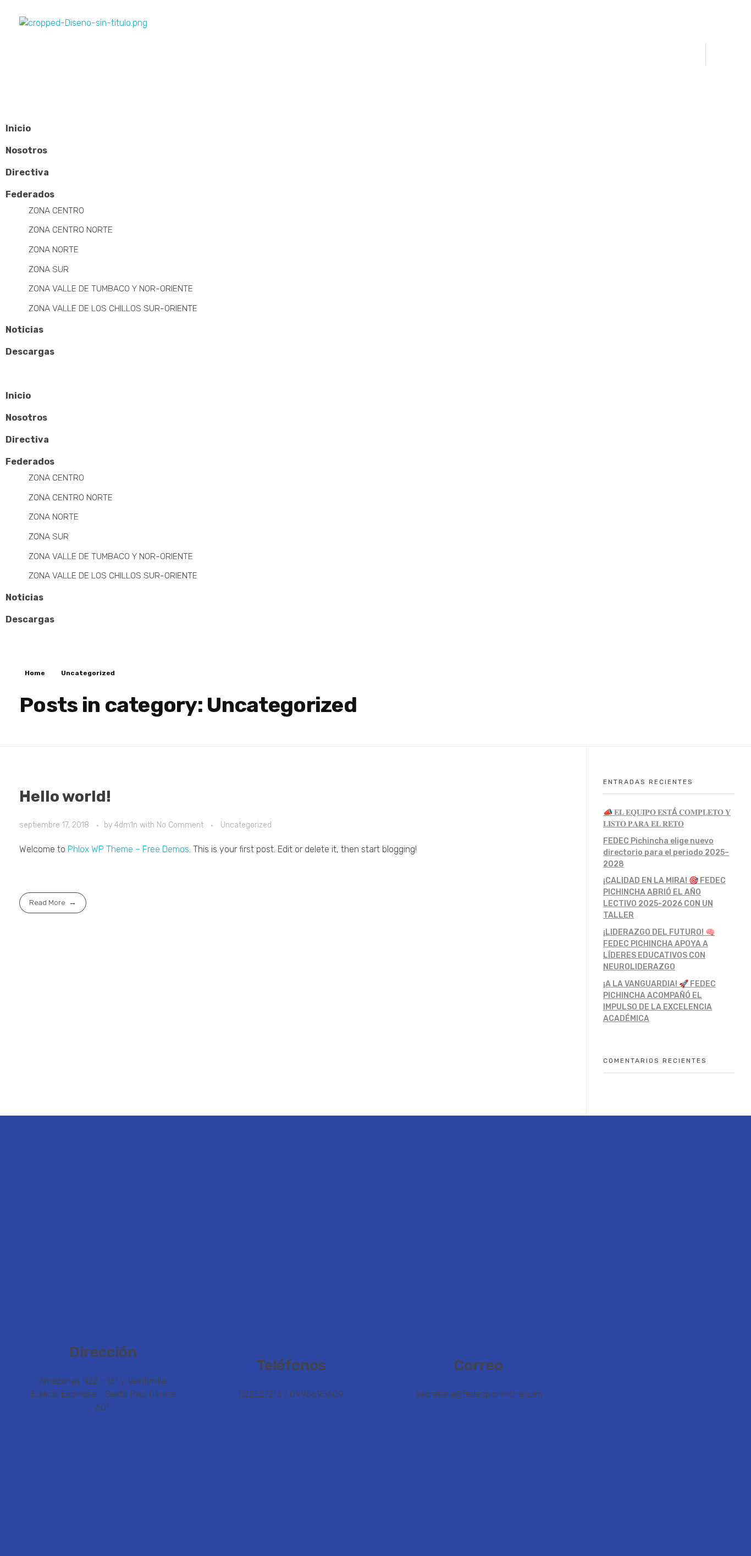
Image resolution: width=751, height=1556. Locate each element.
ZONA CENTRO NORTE (71, 229)
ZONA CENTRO (56, 210)
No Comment (180, 825)
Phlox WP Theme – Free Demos (128, 849)
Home (35, 673)
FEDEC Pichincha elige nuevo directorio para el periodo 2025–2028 (666, 852)
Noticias (24, 329)
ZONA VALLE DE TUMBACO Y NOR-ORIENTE (111, 288)
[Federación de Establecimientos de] (160, 53)
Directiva (27, 172)
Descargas (29, 351)
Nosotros (26, 150)
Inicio (18, 128)
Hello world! (65, 796)
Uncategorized (246, 825)
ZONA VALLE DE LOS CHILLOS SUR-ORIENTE (113, 308)
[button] (375, 373)
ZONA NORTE (54, 249)
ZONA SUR (49, 269)
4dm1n (127, 825)
